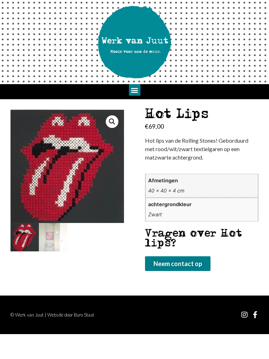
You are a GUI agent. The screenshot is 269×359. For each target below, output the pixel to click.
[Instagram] (244, 314)
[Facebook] (254, 314)
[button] (134, 90)
